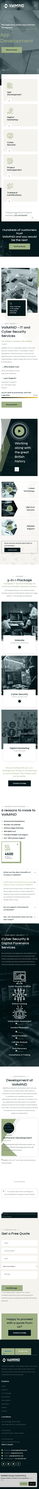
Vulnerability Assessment (19, 1021)
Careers (4, 1407)
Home (3, 1386)
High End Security (27, 508)
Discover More (11, 47)
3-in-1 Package (6, 1393)
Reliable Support (27, 527)
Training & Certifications (14, 193)
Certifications (6, 1400)
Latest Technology (26, 489)
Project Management (14, 168)
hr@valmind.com (17, 1453)
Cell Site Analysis (19, 1042)
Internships (5, 1404)
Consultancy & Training (19, 1055)
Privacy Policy (16, 1295)
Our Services (23, 1351)
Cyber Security (11, 143)
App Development (14, 93)
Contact (4, 1411)
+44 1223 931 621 (20, 1459)
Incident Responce (19, 1027)
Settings (32, 1484)
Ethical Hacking (19, 1004)
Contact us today (19, 783)
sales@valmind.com (16, 1456)
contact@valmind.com (19, 1450)
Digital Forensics (19, 1036)
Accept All (24, 1484)
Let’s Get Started (20, 215)
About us (8, 1351)
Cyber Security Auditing (19, 986)
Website (19, 640)
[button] (2, 70)
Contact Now (12, 550)
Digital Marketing (12, 118)
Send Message (11, 1288)
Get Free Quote (19, 246)
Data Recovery (19, 1048)
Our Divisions (5, 1397)
